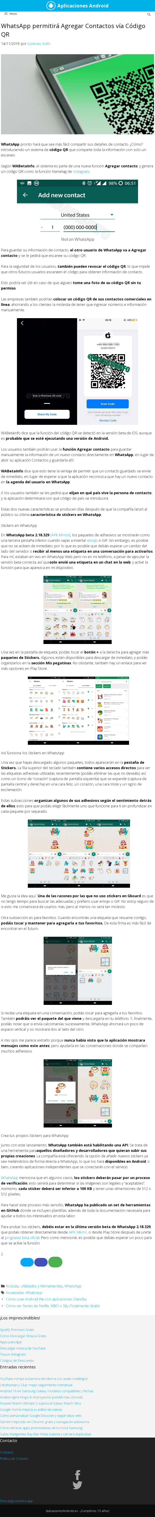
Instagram (81, 171)
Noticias (12, 1286)
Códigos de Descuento (17, 1360)
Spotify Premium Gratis (17, 1329)
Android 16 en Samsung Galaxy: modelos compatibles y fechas (46, 1391)
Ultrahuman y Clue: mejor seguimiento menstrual (36, 1385)
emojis (92, 540)
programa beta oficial (22, 1237)
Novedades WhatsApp (24, 1292)
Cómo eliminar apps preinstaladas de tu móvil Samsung (41, 1427)
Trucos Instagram (13, 1354)
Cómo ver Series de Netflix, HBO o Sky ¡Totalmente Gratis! (53, 1305)
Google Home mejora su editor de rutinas (31, 1409)
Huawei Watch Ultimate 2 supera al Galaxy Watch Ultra (40, 1403)
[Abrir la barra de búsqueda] (149, 14)
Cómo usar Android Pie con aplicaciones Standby (46, 1299)
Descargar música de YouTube (23, 1348)
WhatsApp (9, 1177)
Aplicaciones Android (83, 5)
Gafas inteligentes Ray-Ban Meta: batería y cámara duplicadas (45, 1434)
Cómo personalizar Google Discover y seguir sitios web (41, 1415)
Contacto (7, 1452)
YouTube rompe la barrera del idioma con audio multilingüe (44, 1378)
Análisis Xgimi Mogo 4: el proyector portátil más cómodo (41, 1397)
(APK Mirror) (60, 534)
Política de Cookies (14, 1458)
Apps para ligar (11, 1342)
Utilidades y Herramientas (41, 1286)
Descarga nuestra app (16, 1500)
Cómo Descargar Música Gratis (23, 1336)
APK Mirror (78, 1232)
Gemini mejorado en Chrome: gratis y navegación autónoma (44, 1421)
